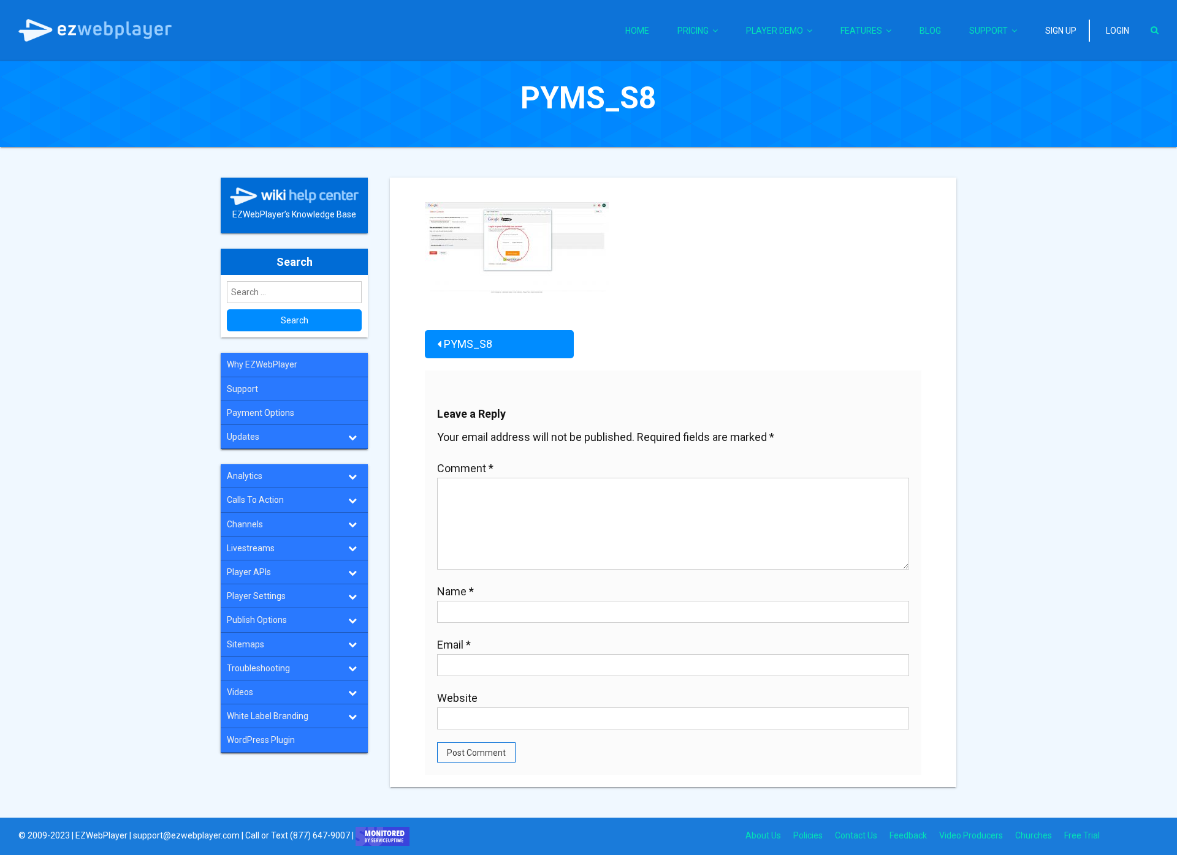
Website (457, 697)
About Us (763, 835)
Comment (465, 468)
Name (455, 591)
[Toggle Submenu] (352, 436)
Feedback (908, 835)
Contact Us (856, 835)
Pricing (693, 31)
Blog (930, 31)
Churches (1033, 835)
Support (988, 31)
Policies (808, 835)
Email (454, 644)
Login (1117, 31)
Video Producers (971, 835)
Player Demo (774, 31)
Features (861, 31)
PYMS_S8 (468, 343)
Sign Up (1060, 31)
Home (637, 31)
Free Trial (1082, 835)
